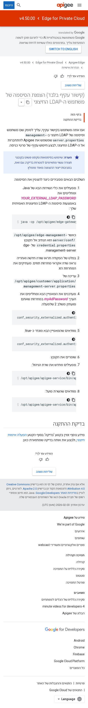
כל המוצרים (77, 668)
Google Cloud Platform (69, 661)
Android (79, 640)
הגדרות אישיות (70, 67)
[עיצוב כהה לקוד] (68, 217)
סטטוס (80, 575)
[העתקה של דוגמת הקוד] (73, 217)
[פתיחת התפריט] (79, 5)
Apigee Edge (77, 62)
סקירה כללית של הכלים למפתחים (63, 599)
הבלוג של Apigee (73, 613)
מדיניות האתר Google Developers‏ (56, 492)
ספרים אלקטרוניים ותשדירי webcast (61, 545)
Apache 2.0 (30, 488)
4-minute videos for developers (64, 606)
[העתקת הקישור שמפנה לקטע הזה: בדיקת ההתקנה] (48, 424)
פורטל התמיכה (75, 582)
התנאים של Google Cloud (65, 690)
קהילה (80, 562)
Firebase (79, 654)
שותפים (80, 538)
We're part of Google (71, 524)
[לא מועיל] (56, 76)
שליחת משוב (73, 85)
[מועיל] (62, 76)
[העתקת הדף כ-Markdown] (28, 102)
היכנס (9, 5)
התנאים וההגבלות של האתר (54, 683)
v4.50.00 (27, 18)
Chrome (79, 647)
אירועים (80, 531)
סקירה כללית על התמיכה (69, 568)
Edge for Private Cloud (63, 18)
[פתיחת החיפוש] (18, 5)
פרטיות (80, 683)
